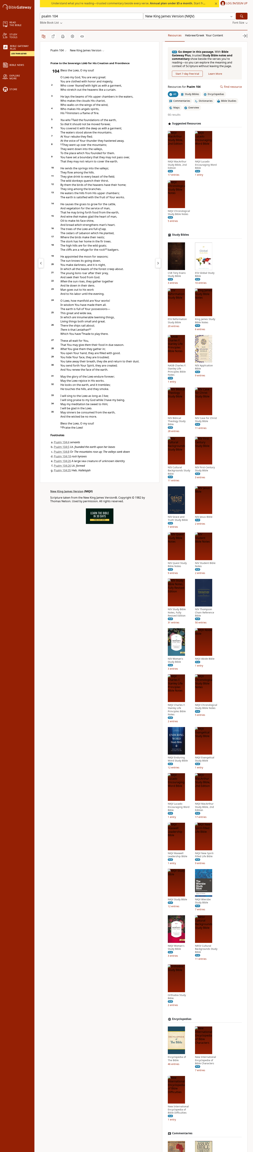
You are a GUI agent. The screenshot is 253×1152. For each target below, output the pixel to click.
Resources (175, 35)
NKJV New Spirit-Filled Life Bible (204, 855)
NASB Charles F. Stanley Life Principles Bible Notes (177, 370)
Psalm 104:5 (61, 447)
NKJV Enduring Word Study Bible (178, 759)
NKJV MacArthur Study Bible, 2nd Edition (177, 164)
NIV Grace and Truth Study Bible (178, 518)
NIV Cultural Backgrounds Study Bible (179, 470)
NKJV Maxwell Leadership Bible (177, 855)
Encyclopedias (181, 1019)
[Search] (241, 16)
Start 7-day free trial (187, 73)
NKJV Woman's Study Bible (176, 947)
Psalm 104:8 (61, 452)
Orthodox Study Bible (177, 997)
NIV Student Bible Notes (205, 565)
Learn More (215, 73)
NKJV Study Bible (177, 899)
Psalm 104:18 (62, 456)
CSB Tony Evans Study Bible (177, 275)
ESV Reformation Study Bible (177, 321)
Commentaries (182, 1133)
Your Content (214, 35)
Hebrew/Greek (194, 35)
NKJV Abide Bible (204, 658)
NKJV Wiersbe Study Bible (203, 901)
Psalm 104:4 (61, 442)
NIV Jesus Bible (203, 516)
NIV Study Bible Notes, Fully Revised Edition (177, 612)
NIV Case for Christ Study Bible (206, 420)
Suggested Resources (186, 123)
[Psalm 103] (41, 263)
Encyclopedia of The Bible (177, 1059)
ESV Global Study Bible (204, 275)
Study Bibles (180, 235)
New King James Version (66, 491)
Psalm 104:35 (62, 470)
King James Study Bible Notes (205, 321)
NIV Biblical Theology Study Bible (177, 421)
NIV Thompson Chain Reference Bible (204, 612)
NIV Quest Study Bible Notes (177, 565)
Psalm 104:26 (62, 461)
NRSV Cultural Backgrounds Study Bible (206, 949)
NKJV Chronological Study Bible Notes (179, 212)
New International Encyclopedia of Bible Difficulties (178, 1109)
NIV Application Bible (204, 367)
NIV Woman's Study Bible (175, 660)
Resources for (184, 87)
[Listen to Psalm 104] (82, 36)
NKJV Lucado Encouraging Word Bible (206, 164)
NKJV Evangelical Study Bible (204, 759)
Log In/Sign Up (236, 3)
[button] (233, 3)
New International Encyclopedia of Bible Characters (205, 1060)
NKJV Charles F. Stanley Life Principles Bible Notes (177, 710)
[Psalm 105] (158, 263)
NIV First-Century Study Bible (205, 469)
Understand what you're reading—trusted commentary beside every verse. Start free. (129, 3)
